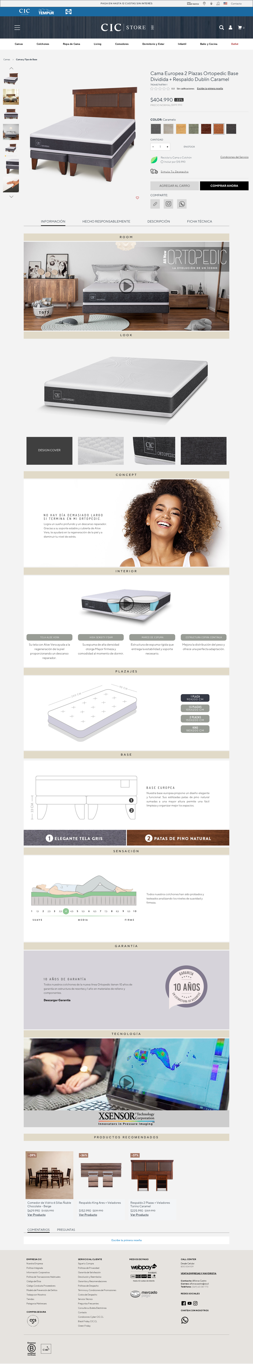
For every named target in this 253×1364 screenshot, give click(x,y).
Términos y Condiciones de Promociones (97, 1290)
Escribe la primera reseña (210, 88)
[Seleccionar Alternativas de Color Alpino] (168, 129)
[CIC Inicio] (123, 27)
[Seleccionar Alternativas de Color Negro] (231, 129)
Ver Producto (36, 1214)
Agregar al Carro (174, 186)
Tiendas (30, 1299)
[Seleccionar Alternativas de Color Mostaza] (181, 129)
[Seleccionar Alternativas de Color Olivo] (193, 129)
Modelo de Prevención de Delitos (41, 1290)
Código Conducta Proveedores (40, 1286)
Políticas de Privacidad (88, 1268)
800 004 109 (187, 1266)
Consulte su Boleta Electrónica (92, 1308)
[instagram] (170, 203)
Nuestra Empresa (34, 1263)
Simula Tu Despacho (175, 171)
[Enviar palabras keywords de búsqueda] (221, 27)
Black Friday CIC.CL (87, 1321)
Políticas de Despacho (88, 1286)
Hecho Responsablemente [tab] (106, 221)
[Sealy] (68, 11)
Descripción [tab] (158, 221)
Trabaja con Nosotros (36, 1294)
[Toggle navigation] (17, 27)
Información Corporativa (38, 1272)
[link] (234, 44)
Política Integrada (34, 1268)
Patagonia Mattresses (36, 1303)
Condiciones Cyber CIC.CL (91, 1317)
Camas (6, 59)
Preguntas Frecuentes (88, 1303)
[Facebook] (184, 1303)
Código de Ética (33, 1281)
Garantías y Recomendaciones (92, 1281)
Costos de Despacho (87, 1294)
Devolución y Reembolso (89, 1277)
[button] (230, 27)
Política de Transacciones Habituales (43, 1277)
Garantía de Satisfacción (89, 1272)
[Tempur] (46, 11)
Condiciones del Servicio (234, 156)
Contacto (82, 1312)
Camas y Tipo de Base (26, 59)
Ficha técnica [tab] (199, 221)
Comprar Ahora (224, 186)
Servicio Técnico (85, 1299)
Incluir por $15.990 (174, 161)
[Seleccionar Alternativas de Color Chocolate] (206, 129)
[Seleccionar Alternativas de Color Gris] (156, 129)
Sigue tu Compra (86, 1263)
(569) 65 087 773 (200, 1286)
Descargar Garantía (57, 1000)
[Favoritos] (137, 198)
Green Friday (84, 1326)
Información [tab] (53, 221)
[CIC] (24, 11)
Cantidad (156, 139)
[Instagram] (195, 1303)
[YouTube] (189, 1303)
